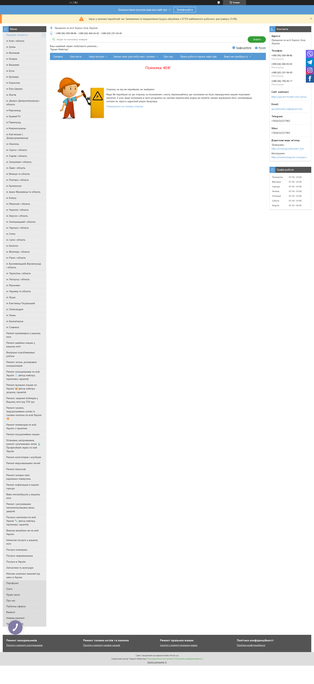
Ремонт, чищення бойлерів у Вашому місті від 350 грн (22, 400)
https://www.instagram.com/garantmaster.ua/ (290, 157)
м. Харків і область (16, 156)
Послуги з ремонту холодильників (24, 645)
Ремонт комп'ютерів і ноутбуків (23, 457)
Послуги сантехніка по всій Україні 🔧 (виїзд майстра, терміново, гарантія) (21, 521)
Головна (58, 56)
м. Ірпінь (10, 46)
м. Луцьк (10, 297)
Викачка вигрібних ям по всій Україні (22, 532)
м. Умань (11, 315)
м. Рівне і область (16, 257)
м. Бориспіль (13, 82)
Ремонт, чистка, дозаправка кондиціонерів (21, 363)
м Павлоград (13, 122)
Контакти (76, 56)
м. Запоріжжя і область (18, 162)
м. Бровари (12, 76)
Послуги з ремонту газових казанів (101, 645)
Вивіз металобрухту (236, 56)
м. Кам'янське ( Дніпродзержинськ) (17, 136)
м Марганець (13, 110)
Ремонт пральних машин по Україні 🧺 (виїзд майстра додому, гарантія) (21, 388)
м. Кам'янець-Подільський (20, 303)
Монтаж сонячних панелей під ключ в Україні (23, 575)
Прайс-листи (13, 594)
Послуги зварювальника (19, 555)
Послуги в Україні (16, 561)
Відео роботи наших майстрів (199, 56)
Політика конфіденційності (251, 645)
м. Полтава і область (17, 179)
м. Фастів (11, 94)
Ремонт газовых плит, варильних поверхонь (18, 476)
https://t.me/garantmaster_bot (287, 148)
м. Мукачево (13, 285)
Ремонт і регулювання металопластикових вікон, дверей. (20, 507)
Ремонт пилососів (16, 469)
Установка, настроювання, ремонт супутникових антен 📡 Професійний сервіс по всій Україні (23, 446)
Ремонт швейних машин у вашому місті (20, 344)
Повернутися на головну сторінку (124, 106)
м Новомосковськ (16, 128)
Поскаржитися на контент (160, 658)
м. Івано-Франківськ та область (23, 191)
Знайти (257, 39)
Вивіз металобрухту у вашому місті (23, 496)
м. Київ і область (15, 40)
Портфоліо (12, 583)
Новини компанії (15, 618)
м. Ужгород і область (18, 279)
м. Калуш (11, 197)
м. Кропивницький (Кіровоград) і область (23, 265)
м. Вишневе (12, 64)
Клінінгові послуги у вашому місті (22, 541)
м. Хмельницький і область (20, 221)
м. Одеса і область (16, 150)
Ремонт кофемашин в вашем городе (22, 486)
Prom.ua (174, 655)
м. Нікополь (12, 144)
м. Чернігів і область (17, 209)
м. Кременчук (13, 185)
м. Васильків (12, 52)
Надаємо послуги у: (17, 34)
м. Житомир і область (18, 251)
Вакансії (10, 612)
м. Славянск (12, 327)
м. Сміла (10, 233)
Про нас (10, 600)
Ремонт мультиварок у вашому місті (23, 335)
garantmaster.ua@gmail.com (286, 109)
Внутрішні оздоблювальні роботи (20, 354)
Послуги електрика (16, 549)
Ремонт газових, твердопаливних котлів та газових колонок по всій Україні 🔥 (23, 413)
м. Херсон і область (17, 215)
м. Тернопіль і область (18, 273)
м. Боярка (11, 58)
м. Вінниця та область (18, 173)
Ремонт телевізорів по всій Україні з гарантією (21, 426)
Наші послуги (96, 56)
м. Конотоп (12, 245)
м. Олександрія (14, 309)
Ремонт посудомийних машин (22, 434)
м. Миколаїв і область (18, 203)
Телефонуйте (184, 9)
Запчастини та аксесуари (19, 567)
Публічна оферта (16, 606)
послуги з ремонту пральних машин (178, 645)
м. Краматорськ (14, 321)
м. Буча (10, 70)
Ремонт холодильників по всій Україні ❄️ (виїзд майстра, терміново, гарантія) (23, 375)
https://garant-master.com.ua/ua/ (289, 96)
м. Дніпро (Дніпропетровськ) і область (23, 102)
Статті (9, 589)
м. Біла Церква (14, 88)
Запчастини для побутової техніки (134, 56)
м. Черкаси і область (17, 227)
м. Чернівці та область (18, 291)
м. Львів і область (15, 168)
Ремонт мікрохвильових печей (23, 463)
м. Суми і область (15, 239)
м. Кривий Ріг (13, 116)
